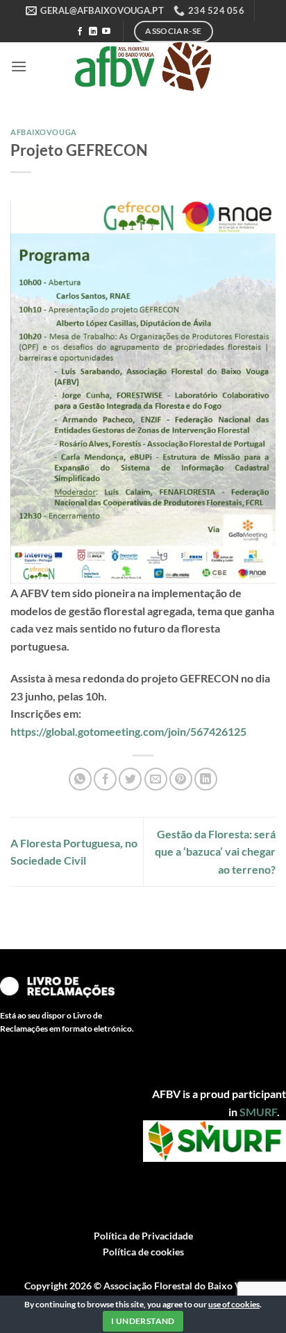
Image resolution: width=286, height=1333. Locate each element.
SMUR (255, 1111)
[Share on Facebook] (105, 779)
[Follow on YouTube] (106, 32)
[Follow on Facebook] (80, 32)
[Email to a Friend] (155, 779)
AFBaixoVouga (43, 131)
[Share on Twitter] (130, 779)
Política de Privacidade (143, 1236)
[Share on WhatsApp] (80, 779)
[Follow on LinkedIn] (93, 32)
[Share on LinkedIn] (205, 779)
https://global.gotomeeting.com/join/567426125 (128, 731)
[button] (18, 66)
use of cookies (234, 1304)
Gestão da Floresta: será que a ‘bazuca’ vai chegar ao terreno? (215, 851)
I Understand (142, 1321)
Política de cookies (143, 1251)
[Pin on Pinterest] (180, 779)
